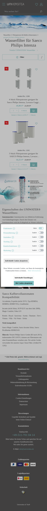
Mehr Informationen (34, 271)
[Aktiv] (41, 228)
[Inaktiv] (41, 232)
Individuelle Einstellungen (24, 278)
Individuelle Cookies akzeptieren (16, 261)
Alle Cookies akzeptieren (23, 283)
